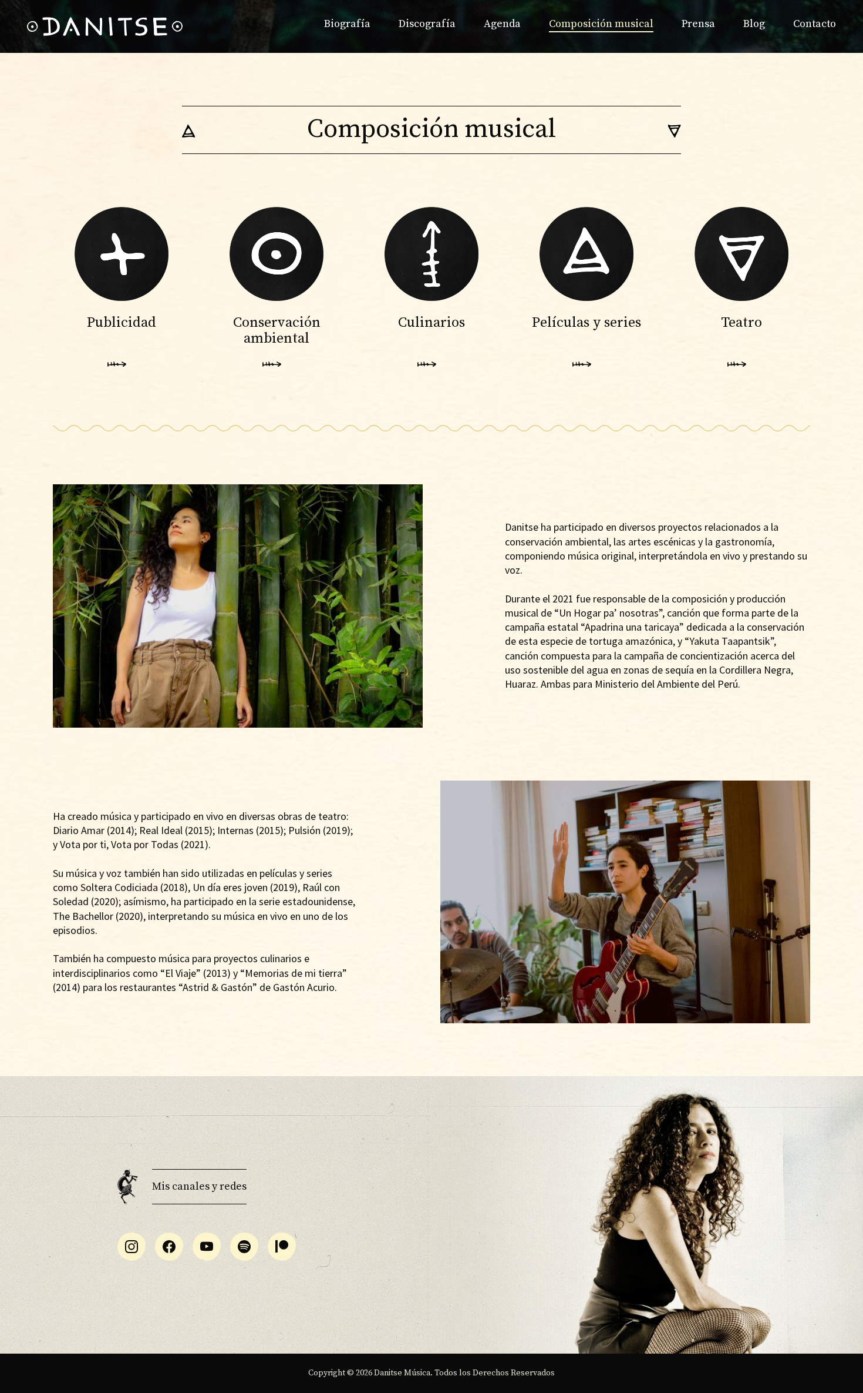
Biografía (347, 24)
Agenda (502, 24)
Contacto (814, 24)
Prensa (698, 24)
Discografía (427, 24)
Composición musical (601, 24)
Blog (754, 24)
